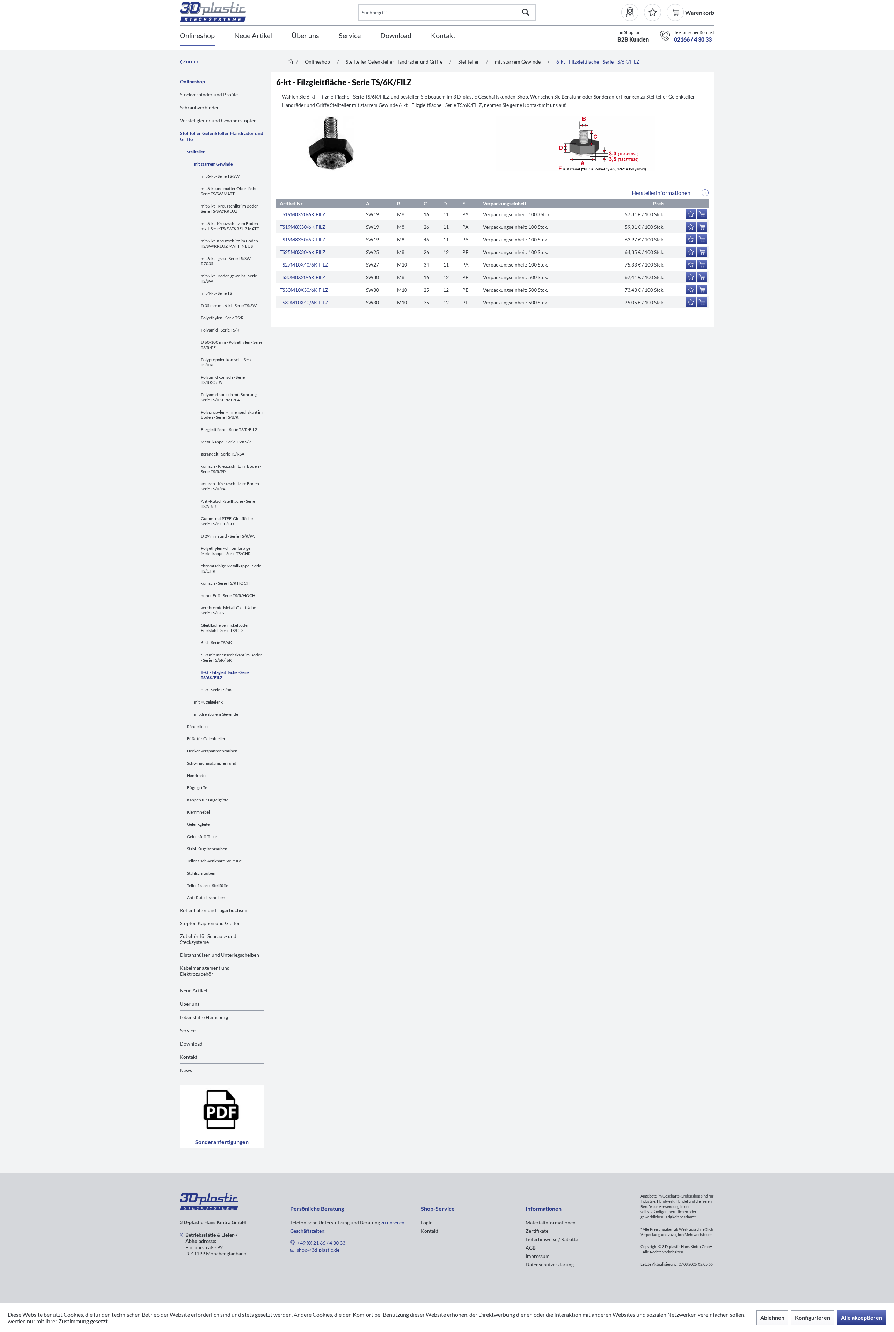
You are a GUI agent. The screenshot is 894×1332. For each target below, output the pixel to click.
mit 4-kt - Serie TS (216, 293)
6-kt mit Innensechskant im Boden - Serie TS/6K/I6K (232, 657)
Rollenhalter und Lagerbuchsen (213, 910)
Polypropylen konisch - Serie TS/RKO (226, 362)
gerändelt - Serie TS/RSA (222, 454)
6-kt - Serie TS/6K (216, 642)
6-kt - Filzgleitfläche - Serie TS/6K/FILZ (225, 675)
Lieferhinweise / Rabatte (552, 1239)
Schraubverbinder (199, 107)
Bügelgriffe (197, 787)
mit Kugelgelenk (208, 702)
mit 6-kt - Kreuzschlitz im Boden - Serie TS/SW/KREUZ (231, 208)
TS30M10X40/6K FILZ (304, 302)
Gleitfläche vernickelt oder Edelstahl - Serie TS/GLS (225, 628)
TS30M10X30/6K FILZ (304, 290)
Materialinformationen (551, 1222)
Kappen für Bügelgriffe (207, 799)
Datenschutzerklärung (550, 1264)
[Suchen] (526, 12)
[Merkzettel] (652, 12)
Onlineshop (192, 82)
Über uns (189, 1004)
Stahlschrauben (201, 873)
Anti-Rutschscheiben (206, 897)
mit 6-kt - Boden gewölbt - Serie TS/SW (229, 278)
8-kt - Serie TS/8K (216, 689)
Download (191, 1044)
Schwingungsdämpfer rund (211, 763)
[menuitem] (632, 12)
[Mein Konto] (632, 12)
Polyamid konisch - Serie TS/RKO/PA (223, 379)
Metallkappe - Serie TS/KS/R (226, 441)
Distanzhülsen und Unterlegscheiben (219, 955)
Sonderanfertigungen (222, 1141)
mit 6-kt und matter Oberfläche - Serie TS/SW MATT (230, 191)
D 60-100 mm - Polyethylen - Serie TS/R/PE (231, 345)
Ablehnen (772, 1317)
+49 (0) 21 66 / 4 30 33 (321, 1243)
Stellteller (196, 151)
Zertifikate (537, 1231)
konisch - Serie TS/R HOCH (225, 583)
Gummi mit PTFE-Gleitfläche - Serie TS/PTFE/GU (228, 521)
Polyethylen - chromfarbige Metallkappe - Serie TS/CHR (226, 551)
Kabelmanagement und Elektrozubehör (205, 971)
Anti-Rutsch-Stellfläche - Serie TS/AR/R (228, 503)
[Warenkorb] (676, 12)
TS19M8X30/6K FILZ (302, 227)
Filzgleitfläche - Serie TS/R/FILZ (229, 429)
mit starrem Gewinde (213, 164)
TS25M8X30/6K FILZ (302, 252)
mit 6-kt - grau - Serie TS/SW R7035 (226, 261)
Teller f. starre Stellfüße (207, 885)
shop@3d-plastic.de (318, 1250)
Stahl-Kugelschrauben (207, 848)
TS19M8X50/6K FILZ (302, 239)
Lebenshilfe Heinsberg (204, 1017)
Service (188, 1030)
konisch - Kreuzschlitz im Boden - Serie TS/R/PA (231, 486)
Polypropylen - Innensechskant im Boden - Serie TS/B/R (232, 414)
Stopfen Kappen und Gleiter (210, 923)
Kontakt (188, 1057)
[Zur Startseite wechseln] (290, 62)
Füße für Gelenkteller (206, 738)
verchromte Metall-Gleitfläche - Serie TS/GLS (229, 610)
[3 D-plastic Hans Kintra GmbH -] (209, 1208)
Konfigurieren (812, 1317)
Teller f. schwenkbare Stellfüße (214, 861)
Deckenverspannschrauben (212, 751)
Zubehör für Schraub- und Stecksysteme (208, 939)
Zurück (190, 61)
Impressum (538, 1256)
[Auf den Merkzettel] (691, 214)
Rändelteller (198, 726)
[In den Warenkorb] (702, 214)
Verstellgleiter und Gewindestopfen (218, 120)
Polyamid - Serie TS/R (220, 330)
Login (427, 1222)
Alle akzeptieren (861, 1317)
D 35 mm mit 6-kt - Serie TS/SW (229, 305)
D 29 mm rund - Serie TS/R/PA (228, 536)
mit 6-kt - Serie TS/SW (220, 176)
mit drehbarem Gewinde (216, 714)
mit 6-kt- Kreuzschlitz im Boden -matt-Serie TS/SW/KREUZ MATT (230, 226)
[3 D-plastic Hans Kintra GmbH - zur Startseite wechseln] (269, 12)
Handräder (197, 775)
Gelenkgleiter (199, 824)
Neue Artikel (193, 990)
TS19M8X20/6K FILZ (302, 214)
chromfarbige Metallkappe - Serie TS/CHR (231, 568)
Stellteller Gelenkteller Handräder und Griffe (221, 136)
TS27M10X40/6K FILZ (304, 265)
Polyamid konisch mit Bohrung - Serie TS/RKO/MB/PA (230, 397)
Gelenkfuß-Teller (202, 836)
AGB (531, 1248)
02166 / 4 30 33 (693, 39)
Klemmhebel (198, 812)
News (186, 1070)
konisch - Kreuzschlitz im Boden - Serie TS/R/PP (231, 469)
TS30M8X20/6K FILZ (302, 277)
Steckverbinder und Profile (209, 94)
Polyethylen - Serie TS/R (222, 317)
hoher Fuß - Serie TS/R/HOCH (228, 595)
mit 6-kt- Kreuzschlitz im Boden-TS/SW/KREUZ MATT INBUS (230, 243)
